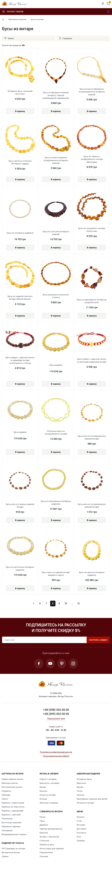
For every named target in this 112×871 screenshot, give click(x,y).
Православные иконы (12, 779)
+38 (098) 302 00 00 (56, 710)
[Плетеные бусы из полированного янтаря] (56, 410)
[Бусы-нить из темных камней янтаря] (20, 481)
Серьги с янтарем (48, 779)
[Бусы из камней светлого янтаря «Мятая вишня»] (20, 275)
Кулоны (43, 791)
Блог (79, 836)
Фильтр (11, 38)
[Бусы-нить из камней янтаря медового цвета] (55, 550)
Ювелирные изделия (17, 19)
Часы (42, 820)
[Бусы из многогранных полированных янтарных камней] (56, 138)
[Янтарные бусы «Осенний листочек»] (20, 69)
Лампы (5, 856)
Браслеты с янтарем (49, 783)
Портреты (6, 791)
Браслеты (81, 783)
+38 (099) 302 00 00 (56, 714)
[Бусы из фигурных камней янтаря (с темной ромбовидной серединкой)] (55, 72)
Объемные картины (11, 826)
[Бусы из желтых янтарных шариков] (91, 550)
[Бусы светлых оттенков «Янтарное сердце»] (20, 139)
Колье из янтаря (48, 794)
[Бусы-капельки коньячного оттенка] (56, 273)
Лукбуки (81, 840)
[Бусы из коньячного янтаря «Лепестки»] (92, 207)
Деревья (44, 824)
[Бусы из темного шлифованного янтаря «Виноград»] (92, 138)
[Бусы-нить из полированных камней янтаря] (91, 413)
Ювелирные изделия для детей (92, 798)
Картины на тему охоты (13, 806)
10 (65, 603)
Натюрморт (7, 830)
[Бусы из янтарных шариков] (20, 209)
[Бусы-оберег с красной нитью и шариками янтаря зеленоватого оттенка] (20, 340)
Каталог (81, 816)
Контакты (81, 832)
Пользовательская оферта (56, 756)
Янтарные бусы (84, 779)
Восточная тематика (11, 822)
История (81, 824)
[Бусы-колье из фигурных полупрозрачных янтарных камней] (92, 70)
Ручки (42, 816)
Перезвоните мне (56, 718)
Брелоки (44, 832)
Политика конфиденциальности (56, 752)
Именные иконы (10, 783)
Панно (5, 798)
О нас (79, 820)
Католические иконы (12, 787)
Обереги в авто (47, 844)
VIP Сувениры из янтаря (13, 848)
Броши (43, 787)
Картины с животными (13, 802)
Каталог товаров (15, 11)
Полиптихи (7, 818)
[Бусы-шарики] (56, 342)
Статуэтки (44, 840)
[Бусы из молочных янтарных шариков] (20, 546)
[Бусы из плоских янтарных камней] (56, 209)
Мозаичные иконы (11, 852)
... (72, 603)
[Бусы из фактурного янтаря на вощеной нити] (92, 277)
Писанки (44, 856)
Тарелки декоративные (51, 828)
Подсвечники (46, 852)
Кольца (43, 798)
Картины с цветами (11, 814)
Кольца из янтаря (85, 802)
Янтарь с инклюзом (49, 836)
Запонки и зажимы (49, 802)
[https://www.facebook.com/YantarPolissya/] (38, 663)
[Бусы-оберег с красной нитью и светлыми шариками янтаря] (92, 339)
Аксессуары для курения (52, 848)
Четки (79, 791)
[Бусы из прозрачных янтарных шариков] (56, 479)
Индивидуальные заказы (14, 834)
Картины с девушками (12, 810)
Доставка (81, 828)
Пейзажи (6, 794)
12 (78, 603)
